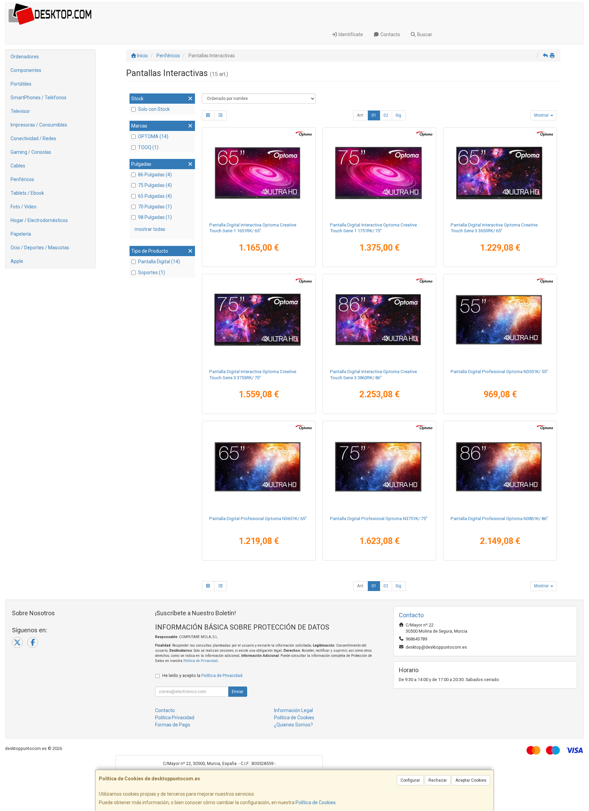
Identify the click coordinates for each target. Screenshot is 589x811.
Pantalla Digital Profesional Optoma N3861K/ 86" (499, 518)
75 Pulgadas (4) (155, 185)
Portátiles (21, 84)
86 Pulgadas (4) (155, 174)
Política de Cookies (316, 802)
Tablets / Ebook (27, 193)
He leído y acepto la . (202, 675)
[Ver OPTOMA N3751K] (379, 467)
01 (374, 115)
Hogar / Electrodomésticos (39, 220)
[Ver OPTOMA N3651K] (259, 467)
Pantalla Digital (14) (159, 261)
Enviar (237, 691)
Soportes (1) (151, 272)
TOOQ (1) (148, 147)
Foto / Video (23, 206)
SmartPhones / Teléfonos (38, 97)
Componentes (26, 70)
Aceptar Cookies (470, 780)
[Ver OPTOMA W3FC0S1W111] (259, 173)
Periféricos (22, 179)
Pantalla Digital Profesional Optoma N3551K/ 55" (499, 371)
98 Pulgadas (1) (155, 217)
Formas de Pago (172, 724)
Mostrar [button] (542, 115)
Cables (18, 165)
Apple (17, 261)
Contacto (389, 34)
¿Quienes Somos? (293, 724)
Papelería (21, 234)
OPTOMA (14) (153, 136)
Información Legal (293, 710)
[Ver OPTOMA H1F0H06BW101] (500, 173)
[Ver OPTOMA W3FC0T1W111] (379, 173)
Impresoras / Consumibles (39, 125)
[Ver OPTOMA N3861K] (500, 467)
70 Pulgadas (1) (155, 206)
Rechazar (437, 780)
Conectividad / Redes (33, 138)
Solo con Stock (154, 109)
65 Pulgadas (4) (155, 196)
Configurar (410, 780)
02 (385, 115)
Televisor (20, 111)
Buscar (424, 34)
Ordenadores (25, 56)
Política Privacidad (174, 717)
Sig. (398, 115)
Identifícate (350, 34)
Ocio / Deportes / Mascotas (40, 247)
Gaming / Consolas (31, 152)
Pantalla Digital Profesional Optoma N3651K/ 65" (258, 518)
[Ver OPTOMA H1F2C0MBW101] (500, 320)
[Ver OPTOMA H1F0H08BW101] (379, 320)
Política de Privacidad (200, 661)
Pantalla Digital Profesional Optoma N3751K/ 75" (378, 518)
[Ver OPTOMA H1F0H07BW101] (259, 320)
